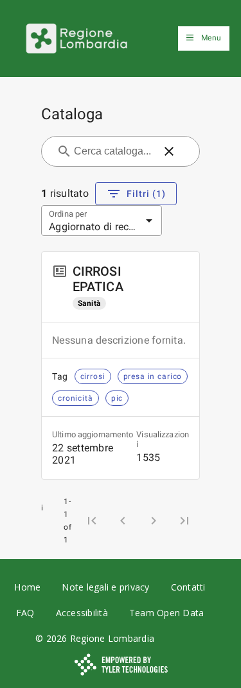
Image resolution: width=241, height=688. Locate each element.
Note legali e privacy (105, 587)
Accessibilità (82, 613)
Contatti (188, 587)
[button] (169, 151)
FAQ (25, 613)
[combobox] (113, 151)
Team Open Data (166, 613)
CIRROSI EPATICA (98, 279)
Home (27, 587)
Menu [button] (211, 37)
